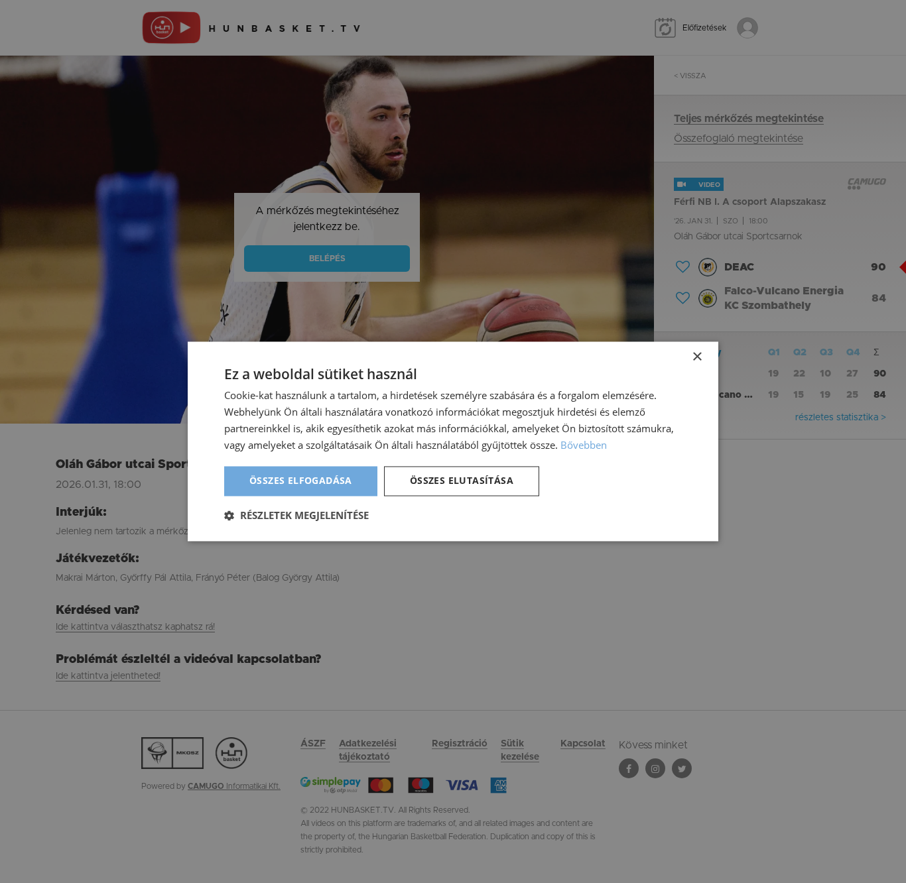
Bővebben (583, 444)
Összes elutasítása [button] (461, 481)
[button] (296, 516)
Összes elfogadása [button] (300, 481)
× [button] (697, 357)
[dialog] (453, 441)
